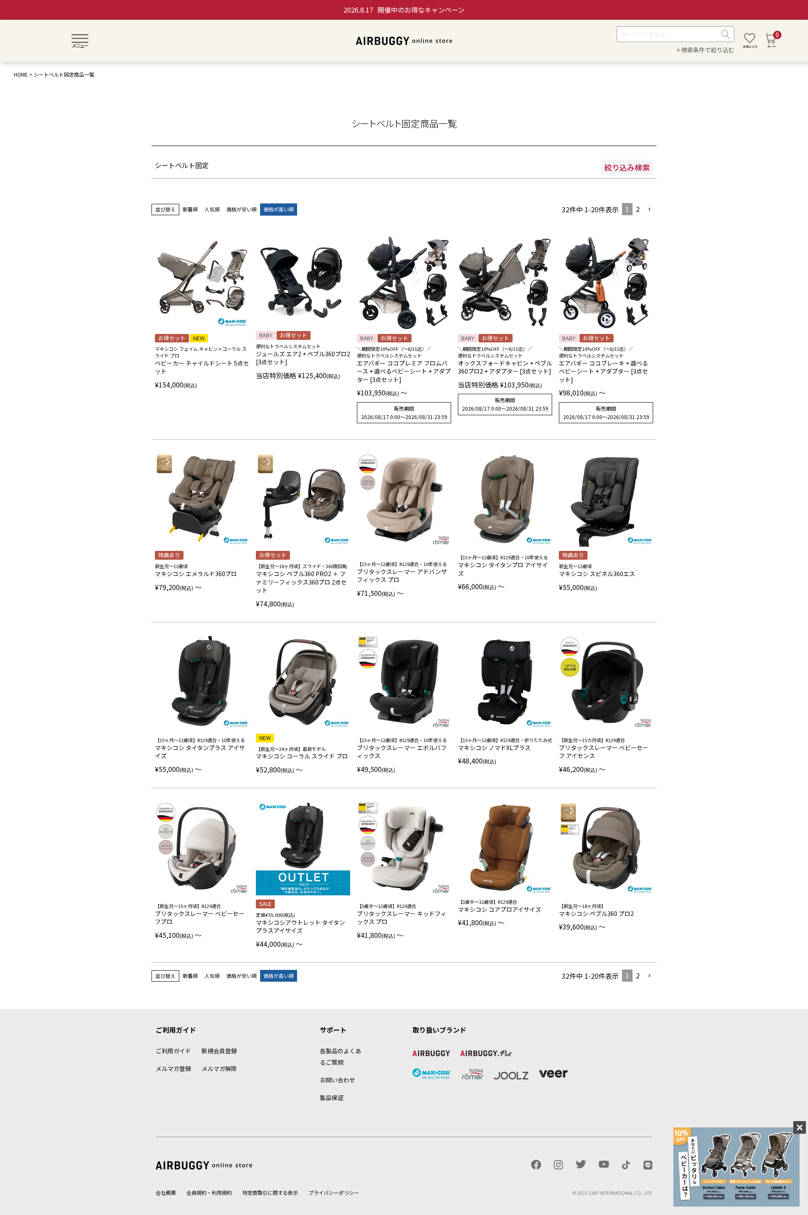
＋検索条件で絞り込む (704, 50)
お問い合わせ (337, 1080)
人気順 (212, 209)
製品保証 (331, 1097)
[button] (649, 209)
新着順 (190, 209)
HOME (21, 74)
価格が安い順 (241, 209)
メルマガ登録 (173, 1068)
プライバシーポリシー (333, 1192)
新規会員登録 (219, 1051)
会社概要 (166, 1192)
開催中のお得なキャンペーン (404, 10)
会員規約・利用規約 (209, 1192)
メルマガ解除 (219, 1068)
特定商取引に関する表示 (270, 1192)
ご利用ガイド (173, 1051)
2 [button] (638, 209)
